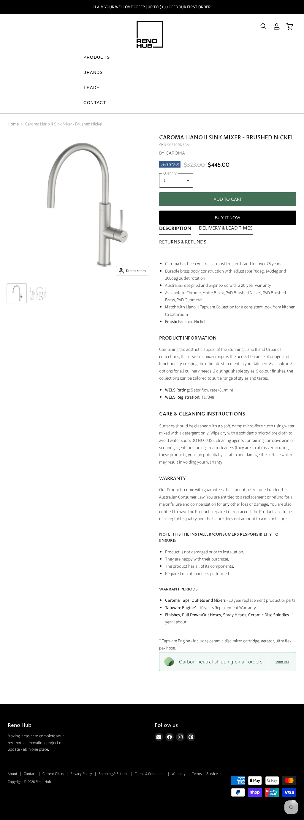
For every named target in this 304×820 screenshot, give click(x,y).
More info (282, 661)
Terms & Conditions (150, 773)
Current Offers (53, 773)
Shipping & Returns (113, 773)
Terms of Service (205, 773)
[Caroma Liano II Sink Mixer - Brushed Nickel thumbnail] (16, 293)
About (12, 773)
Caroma (175, 153)
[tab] (175, 229)
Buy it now (227, 217)
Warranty (179, 773)
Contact (30, 773)
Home (13, 124)
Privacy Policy (81, 773)
